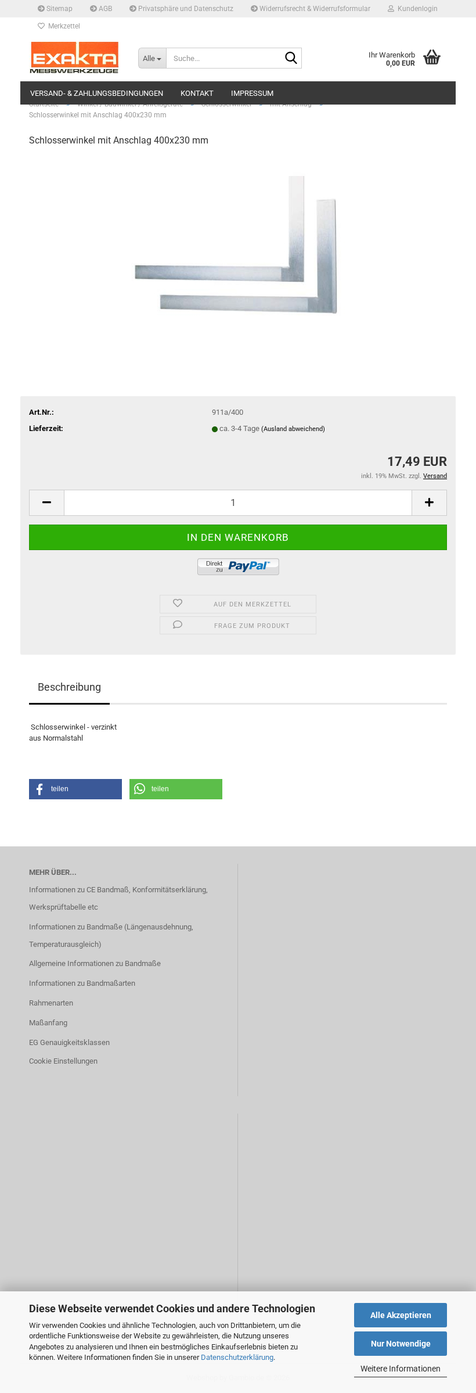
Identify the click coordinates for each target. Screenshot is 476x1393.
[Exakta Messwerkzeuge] (75, 58)
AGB (104, 9)
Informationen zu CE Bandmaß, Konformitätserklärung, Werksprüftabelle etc (118, 898)
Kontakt (197, 93)
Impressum (252, 93)
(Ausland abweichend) (293, 429)
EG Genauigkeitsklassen (69, 1042)
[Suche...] (291, 58)
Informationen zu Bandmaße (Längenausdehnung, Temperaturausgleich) (111, 935)
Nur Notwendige (401, 1343)
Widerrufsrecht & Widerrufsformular (314, 9)
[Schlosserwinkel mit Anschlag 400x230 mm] (238, 244)
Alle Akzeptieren (400, 1315)
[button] (46, 503)
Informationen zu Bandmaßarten (82, 983)
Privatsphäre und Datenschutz (184, 9)
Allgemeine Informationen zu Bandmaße (95, 963)
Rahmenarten (51, 1003)
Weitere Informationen (400, 1368)
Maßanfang (48, 1022)
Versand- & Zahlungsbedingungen (96, 93)
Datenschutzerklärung (237, 1357)
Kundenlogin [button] (416, 9)
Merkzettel (62, 26)
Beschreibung (69, 687)
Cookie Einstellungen (63, 1061)
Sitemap (59, 9)
